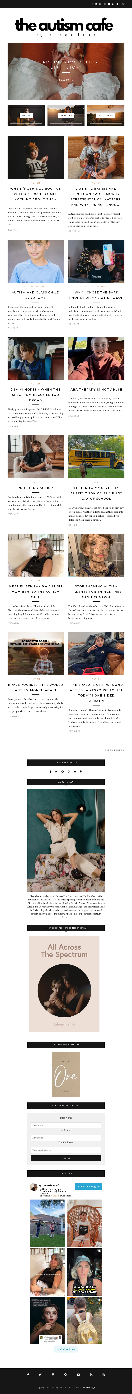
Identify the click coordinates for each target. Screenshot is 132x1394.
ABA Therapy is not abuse (96, 389)
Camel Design (88, 1387)
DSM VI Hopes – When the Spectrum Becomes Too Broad (36, 395)
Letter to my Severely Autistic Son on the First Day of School (96, 493)
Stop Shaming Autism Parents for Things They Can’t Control (96, 592)
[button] (47, 1223)
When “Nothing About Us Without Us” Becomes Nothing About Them (35, 194)
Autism (35, 183)
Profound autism (36, 488)
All (35, 482)
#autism (55, 1195)
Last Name (66, 1130)
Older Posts (114, 750)
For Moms (41, 287)
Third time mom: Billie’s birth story (66, 65)
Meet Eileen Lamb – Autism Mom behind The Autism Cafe (35, 592)
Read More (66, 80)
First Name (66, 1117)
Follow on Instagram (89, 1186)
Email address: (66, 1142)
